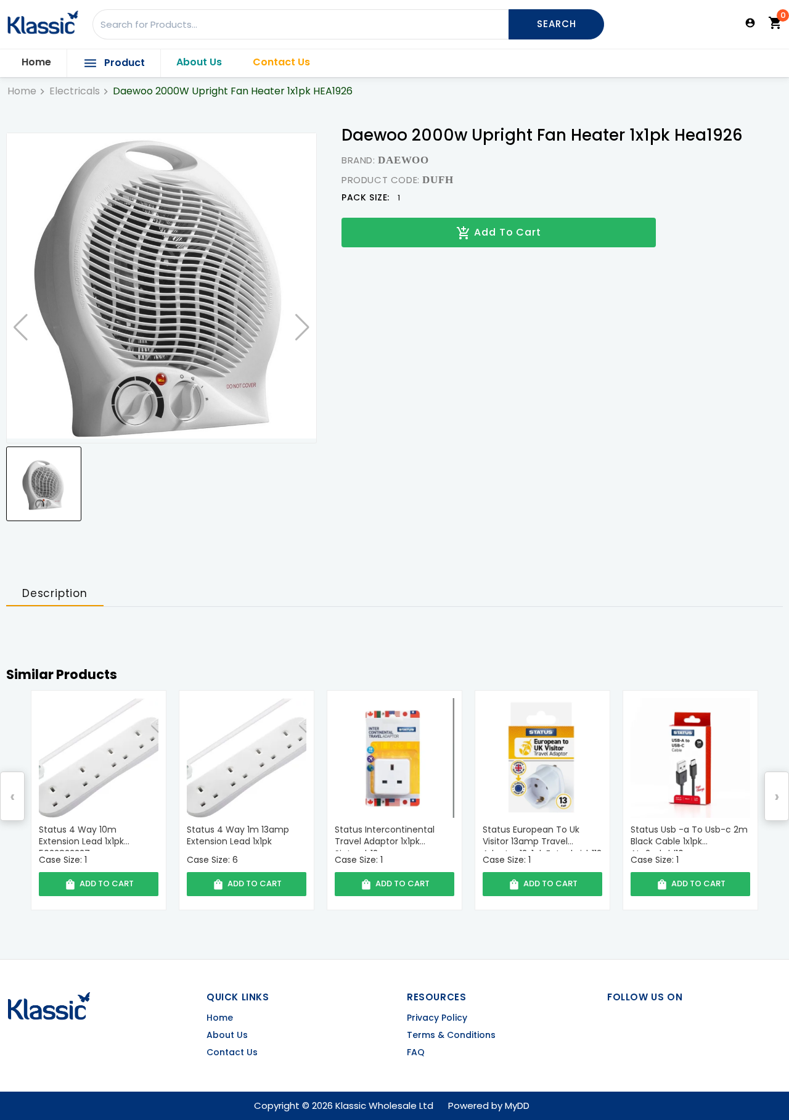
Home (36, 62)
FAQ (416, 1052)
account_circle (750, 22)
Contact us (232, 1052)
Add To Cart (498, 233)
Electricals (74, 91)
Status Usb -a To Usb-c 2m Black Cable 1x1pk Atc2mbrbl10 (541, 837)
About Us (199, 62)
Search (556, 23)
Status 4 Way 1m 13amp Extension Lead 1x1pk (90, 836)
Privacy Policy (437, 1018)
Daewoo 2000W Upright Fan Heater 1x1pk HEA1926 (233, 91)
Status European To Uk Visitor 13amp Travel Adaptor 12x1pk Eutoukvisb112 (394, 837)
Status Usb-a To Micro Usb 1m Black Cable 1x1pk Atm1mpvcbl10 (687, 837)
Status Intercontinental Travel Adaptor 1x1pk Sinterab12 (237, 837)
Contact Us (281, 62)
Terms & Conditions (451, 1035)
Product (114, 63)
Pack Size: (365, 198)
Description (55, 593)
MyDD (517, 1105)
